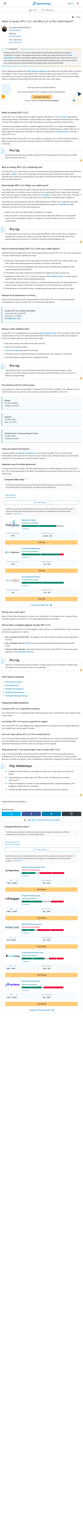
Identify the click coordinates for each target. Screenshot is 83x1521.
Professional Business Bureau (16, 696)
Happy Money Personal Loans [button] (33, 867)
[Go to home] (41, 3)
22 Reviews (26, 557)
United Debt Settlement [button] (31, 549)
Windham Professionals (14, 689)
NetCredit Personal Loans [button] (32, 924)
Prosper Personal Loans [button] (31, 896)
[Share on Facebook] (31, 814)
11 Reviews (25, 529)
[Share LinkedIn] (51, 814)
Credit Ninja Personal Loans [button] (32, 953)
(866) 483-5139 (14, 319)
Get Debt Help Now (41, 97)
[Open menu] (4, 3)
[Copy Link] (71, 814)
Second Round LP (12, 685)
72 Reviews (26, 961)
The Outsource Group (13, 682)
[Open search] (78, 3)
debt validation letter (55, 276)
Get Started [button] (41, 889)
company (63, 117)
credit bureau (64, 204)
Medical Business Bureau (14, 692)
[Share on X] (11, 814)
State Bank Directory (25, 652)
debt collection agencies (36, 71)
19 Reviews (25, 876)
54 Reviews (26, 933)
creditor (14, 174)
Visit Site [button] (41, 542)
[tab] (10, 495)
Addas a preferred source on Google (43, 820)
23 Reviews (26, 904)
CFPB (27, 643)
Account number (11, 350)
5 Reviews (25, 586)
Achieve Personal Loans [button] (31, 981)
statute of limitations (27, 453)
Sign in (70, 3)
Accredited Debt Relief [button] (31, 577)
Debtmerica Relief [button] (29, 520)
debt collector (63, 132)
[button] (77, 17)
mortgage (46, 195)
